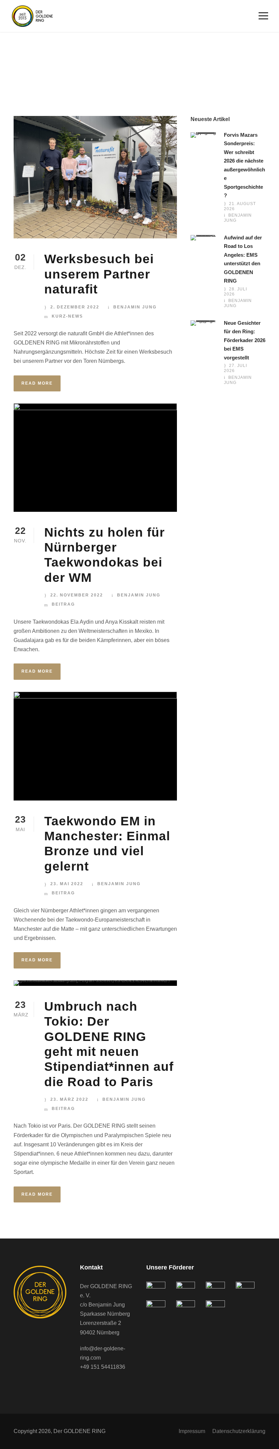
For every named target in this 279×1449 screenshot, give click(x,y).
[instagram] (110, 1386)
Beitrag (63, 604)
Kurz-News (67, 316)
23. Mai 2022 (66, 883)
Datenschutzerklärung (238, 1431)
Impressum (192, 1431)
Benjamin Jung (135, 307)
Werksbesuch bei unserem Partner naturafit (99, 274)
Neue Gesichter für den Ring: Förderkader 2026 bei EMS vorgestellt (244, 340)
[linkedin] (97, 1386)
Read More (37, 383)
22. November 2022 (76, 595)
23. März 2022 (69, 1099)
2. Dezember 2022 (74, 307)
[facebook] (83, 1386)
